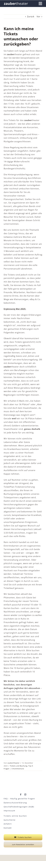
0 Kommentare (18, 769)
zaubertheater (13, 763)
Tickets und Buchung (18, 766)
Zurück (30, 16)
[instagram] (25, 794)
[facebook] (21, 794)
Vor (38, 16)
